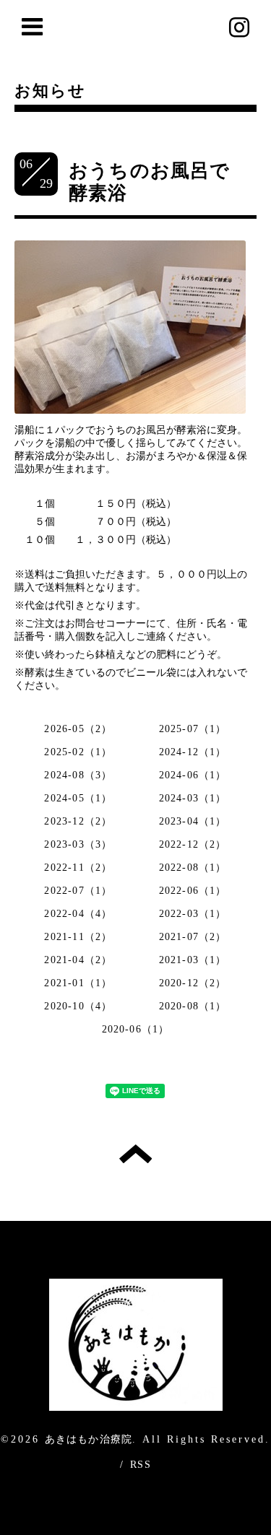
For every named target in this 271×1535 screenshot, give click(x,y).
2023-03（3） (78, 844)
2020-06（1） (136, 1029)
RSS (140, 1464)
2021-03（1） (193, 960)
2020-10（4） (78, 1006)
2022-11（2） (78, 867)
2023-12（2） (78, 821)
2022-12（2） (193, 844)
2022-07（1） (78, 890)
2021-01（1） (78, 983)
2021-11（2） (78, 936)
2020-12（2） (193, 983)
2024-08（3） (78, 775)
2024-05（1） (78, 798)
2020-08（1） (193, 1006)
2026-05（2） (78, 728)
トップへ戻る (135, 1153)
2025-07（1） (193, 728)
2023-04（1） (193, 821)
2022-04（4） (78, 913)
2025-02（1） (78, 752)
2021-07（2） (193, 936)
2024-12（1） (193, 752)
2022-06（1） (193, 890)
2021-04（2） (78, 960)
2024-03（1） (193, 798)
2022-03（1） (193, 913)
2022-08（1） (193, 867)
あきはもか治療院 (89, 1439)
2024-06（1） (193, 775)
